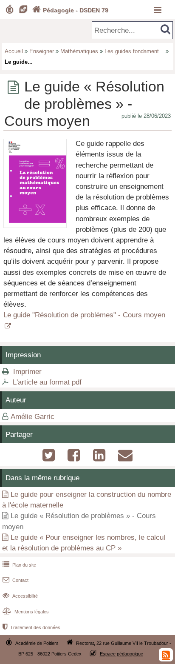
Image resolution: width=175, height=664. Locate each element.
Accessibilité (20, 595)
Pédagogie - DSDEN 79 (70, 10)
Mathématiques (79, 51)
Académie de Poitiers (37, 642)
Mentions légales (26, 611)
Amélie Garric (32, 417)
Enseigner (41, 51)
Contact (15, 580)
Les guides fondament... (134, 51)
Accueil (14, 51)
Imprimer (27, 372)
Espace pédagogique (121, 653)
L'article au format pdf (47, 382)
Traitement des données (31, 627)
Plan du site (19, 564)
